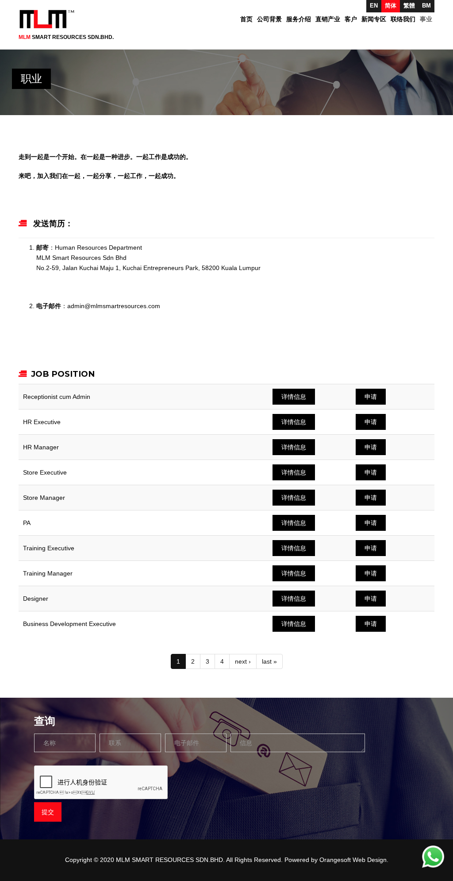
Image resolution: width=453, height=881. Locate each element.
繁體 (409, 6)
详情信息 (293, 396)
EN (374, 6)
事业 (426, 19)
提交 (48, 812)
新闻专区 (373, 19)
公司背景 (269, 19)
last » (269, 661)
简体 (390, 6)
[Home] (50, 19)
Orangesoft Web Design (353, 859)
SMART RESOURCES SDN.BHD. (66, 37)
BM (426, 6)
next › (243, 661)
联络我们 (403, 19)
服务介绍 (298, 19)
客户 (351, 19)
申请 (371, 396)
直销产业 (327, 19)
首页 (246, 19)
